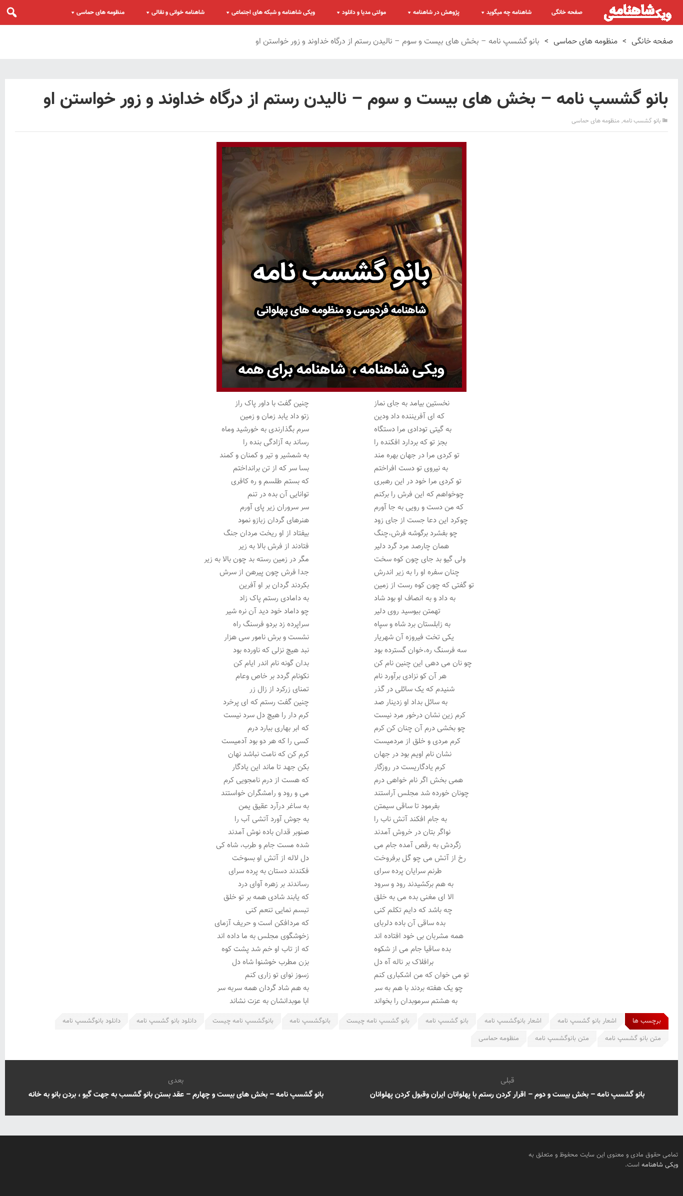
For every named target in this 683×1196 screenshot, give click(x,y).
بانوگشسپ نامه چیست (243, 1021)
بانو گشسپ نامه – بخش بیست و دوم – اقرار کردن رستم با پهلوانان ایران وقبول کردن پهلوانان (507, 1095)
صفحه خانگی (567, 12)
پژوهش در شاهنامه (436, 12)
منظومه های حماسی (100, 12)
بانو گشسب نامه (641, 120)
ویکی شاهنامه (660, 1165)
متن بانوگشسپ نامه (562, 1039)
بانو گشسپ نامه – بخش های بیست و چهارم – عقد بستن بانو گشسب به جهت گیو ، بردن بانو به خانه (176, 1095)
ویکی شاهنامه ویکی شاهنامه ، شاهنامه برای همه (637, 12)
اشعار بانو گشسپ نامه (587, 1021)
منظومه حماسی (498, 1039)
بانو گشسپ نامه (447, 1021)
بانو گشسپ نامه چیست (378, 1021)
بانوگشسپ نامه (310, 1021)
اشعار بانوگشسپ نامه (513, 1021)
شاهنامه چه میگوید (509, 12)
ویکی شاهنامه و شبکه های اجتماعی (273, 12)
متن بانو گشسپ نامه (633, 1039)
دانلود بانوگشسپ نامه (91, 1021)
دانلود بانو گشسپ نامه (166, 1021)
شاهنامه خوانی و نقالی (178, 12)
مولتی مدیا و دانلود (364, 12)
